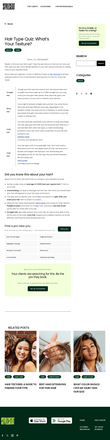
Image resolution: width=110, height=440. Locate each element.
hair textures (55, 74)
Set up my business (37, 289)
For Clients (32, 6)
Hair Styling (54, 377)
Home (82, 420)
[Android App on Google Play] (61, 420)
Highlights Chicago (13, 244)
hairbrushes (41, 203)
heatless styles (23, 137)
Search (81, 56)
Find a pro (64, 229)
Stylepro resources (85, 428)
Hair (18, 50)
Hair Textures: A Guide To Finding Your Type (21, 386)
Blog (9, 50)
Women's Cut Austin (14, 250)
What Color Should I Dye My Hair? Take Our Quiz (86, 388)
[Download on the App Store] (38, 420)
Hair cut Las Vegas (13, 237)
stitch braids (22, 160)
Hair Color (88, 377)
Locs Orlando (11, 257)
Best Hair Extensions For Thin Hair (52, 386)
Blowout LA (44, 250)
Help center (100, 420)
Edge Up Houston (46, 237)
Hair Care (19, 377)
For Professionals (64, 6)
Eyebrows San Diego (47, 257)
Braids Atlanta (45, 244)
